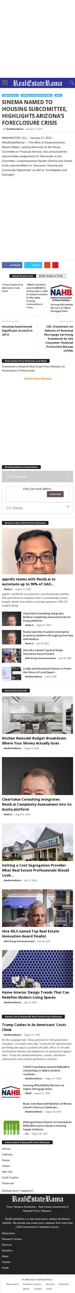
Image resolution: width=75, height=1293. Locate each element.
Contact (6, 1262)
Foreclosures (10, 95)
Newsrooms (8, 1233)
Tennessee (8, 1183)
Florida (5, 1160)
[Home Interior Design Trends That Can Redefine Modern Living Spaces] (37, 969)
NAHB (28, 1093)
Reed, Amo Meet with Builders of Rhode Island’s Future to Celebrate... (47, 1105)
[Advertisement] (37, 39)
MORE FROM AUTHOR (51, 275)
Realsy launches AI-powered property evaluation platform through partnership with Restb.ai (48, 635)
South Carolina (10, 1177)
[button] (69, 83)
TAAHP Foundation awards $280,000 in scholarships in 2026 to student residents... (46, 1070)
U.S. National (16, 476)
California (7, 1154)
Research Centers (12, 1239)
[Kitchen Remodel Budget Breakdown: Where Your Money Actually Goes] (37, 715)
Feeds (5, 1267)
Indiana (6, 1166)
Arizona (6, 1148)
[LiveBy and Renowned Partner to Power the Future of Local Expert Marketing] (11, 674)
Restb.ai (8, 589)
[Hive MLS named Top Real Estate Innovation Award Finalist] (11, 655)
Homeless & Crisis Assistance (36, 95)
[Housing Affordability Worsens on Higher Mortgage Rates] (62, 292)
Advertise (7, 1250)
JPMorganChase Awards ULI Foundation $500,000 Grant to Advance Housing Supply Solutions (47, 1125)
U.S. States (14, 508)
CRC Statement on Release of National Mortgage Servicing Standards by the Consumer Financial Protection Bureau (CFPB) (58, 338)
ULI (26, 1133)
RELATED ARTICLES (22, 275)
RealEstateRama (14, 128)
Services (7, 1244)
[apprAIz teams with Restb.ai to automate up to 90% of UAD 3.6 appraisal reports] (37, 551)
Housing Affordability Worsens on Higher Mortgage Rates (62, 307)
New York (7, 1171)
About (5, 1256)
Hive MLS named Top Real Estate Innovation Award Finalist (43, 652)
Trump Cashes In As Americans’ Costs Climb (12, 287)
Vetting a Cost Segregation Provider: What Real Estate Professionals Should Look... (35, 870)
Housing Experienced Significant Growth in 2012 (17, 330)
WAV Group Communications (40, 658)
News (58, 95)
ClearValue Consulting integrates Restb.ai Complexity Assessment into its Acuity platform (47, 617)
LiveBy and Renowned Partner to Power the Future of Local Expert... (47, 670)
